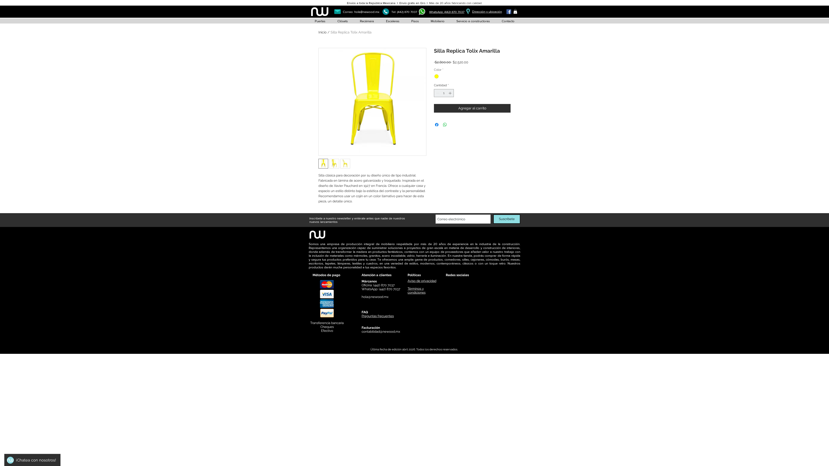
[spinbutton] (444, 93)
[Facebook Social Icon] (508, 11)
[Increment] (450, 93)
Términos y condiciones (417, 290)
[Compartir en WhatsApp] (445, 124)
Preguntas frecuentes (378, 316)
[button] (515, 11)
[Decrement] (437, 93)
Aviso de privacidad (422, 281)
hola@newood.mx (366, 12)
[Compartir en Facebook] (436, 124)
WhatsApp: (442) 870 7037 (446, 12)
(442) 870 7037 (407, 12)
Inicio (322, 32)
